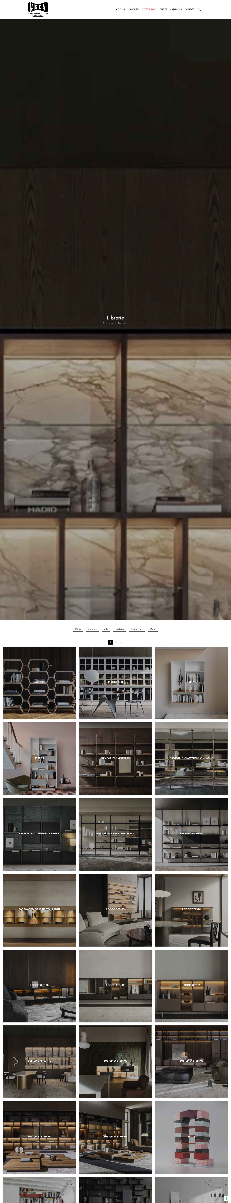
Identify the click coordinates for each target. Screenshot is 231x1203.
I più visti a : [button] (137, 628)
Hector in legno (191, 833)
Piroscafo (115, 682)
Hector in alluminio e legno (39, 833)
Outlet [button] (153, 628)
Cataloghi (176, 9)
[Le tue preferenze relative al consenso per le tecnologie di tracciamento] (226, 1198)
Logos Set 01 (191, 985)
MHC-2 (39, 682)
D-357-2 (191, 682)
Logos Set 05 (115, 909)
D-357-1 (39, 758)
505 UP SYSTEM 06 (115, 1136)
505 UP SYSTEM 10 (39, 1061)
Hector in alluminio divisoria (191, 758)
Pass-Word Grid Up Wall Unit (39, 909)
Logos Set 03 (39, 985)
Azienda (120, 9)
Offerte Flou (149, 9)
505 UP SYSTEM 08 (191, 1061)
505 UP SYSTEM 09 (115, 1061)
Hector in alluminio (115, 758)
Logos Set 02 (115, 985)
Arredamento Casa (115, 323)
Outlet (163, 9)
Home (105, 323)
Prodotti (134, 9)
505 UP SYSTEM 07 (39, 1136)
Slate (191, 1136)
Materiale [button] (92, 628)
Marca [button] (78, 628)
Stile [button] (106, 628)
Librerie (125, 323)
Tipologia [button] (119, 628)
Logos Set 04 (191, 909)
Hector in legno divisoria (115, 833)
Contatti (189, 9)
